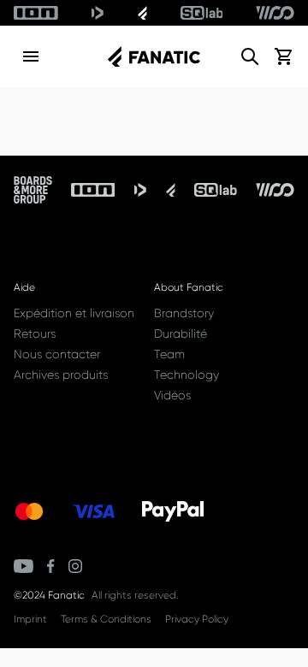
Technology (186, 374)
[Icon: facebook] (51, 566)
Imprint (30, 619)
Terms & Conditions (106, 619)
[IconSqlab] (202, 13)
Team (169, 354)
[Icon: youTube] (23, 566)
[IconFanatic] (142, 13)
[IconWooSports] (275, 13)
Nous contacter (57, 354)
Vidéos (172, 395)
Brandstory (184, 313)
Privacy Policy (196, 619)
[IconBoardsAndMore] (33, 190)
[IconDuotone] (97, 13)
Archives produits (61, 374)
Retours (35, 333)
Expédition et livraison (74, 313)
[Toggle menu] (31, 56)
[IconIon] (36, 13)
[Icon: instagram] (75, 566)
